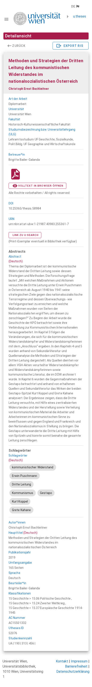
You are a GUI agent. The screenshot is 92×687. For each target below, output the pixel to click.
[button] (75, 6)
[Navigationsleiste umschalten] (6, 19)
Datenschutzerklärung (72, 671)
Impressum (79, 661)
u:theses (79, 16)
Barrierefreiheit (76, 666)
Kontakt (62, 661)
